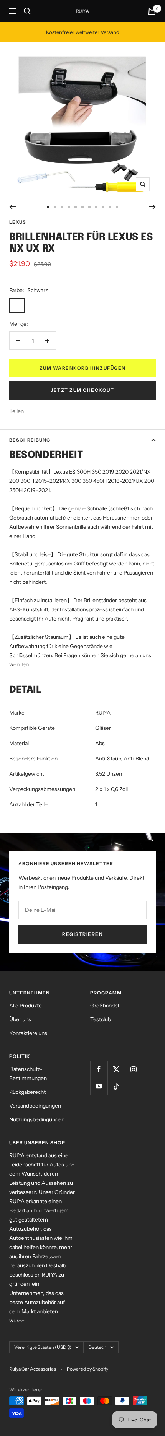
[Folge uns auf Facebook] (98, 1069)
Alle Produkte (25, 1005)
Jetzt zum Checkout (82, 390)
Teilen (16, 411)
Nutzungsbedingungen (36, 1119)
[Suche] (27, 11)
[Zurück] (12, 207)
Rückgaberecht (27, 1091)
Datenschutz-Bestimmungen (28, 1074)
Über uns (20, 1019)
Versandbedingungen (35, 1105)
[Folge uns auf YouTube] (98, 1086)
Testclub (100, 1019)
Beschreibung (29, 440)
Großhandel (104, 1005)
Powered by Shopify (87, 1369)
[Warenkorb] (152, 11)
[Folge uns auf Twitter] (116, 1069)
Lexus (17, 222)
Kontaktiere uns (28, 1033)
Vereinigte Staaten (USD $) (42, 1347)
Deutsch (97, 1347)
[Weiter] (152, 207)
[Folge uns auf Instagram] (133, 1069)
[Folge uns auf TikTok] (116, 1086)
